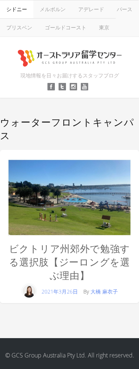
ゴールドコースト (65, 27)
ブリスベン (19, 27)
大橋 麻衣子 (104, 291)
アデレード (91, 9)
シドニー (16, 9)
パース (124, 9)
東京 (104, 27)
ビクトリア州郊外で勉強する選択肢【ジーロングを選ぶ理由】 (69, 262)
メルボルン (53, 9)
